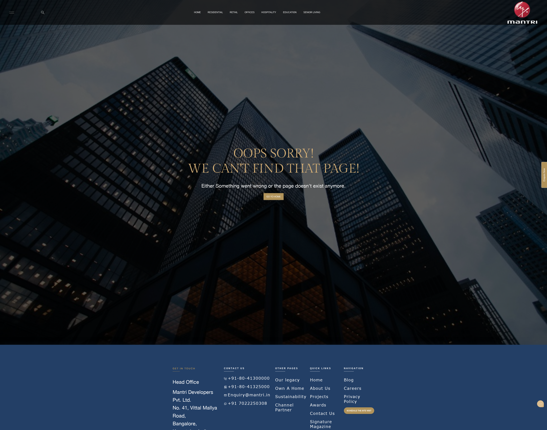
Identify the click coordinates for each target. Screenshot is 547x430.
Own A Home (289, 388)
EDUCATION (290, 12)
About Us (320, 388)
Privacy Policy (352, 399)
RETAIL (234, 12)
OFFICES (250, 12)
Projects (319, 396)
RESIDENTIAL (215, 12)
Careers (353, 388)
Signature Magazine (321, 424)
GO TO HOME (273, 196)
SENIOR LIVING (311, 12)
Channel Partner (284, 407)
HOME (197, 12)
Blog (349, 380)
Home (316, 380)
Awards (318, 405)
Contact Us (322, 413)
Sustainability (291, 396)
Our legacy (287, 380)
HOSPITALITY (268, 12)
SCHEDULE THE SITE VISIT (359, 410)
